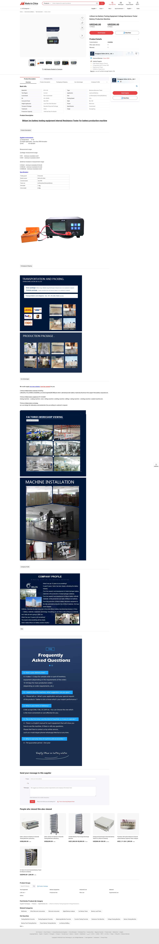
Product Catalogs (43, 886)
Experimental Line (113, 892)
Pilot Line (82, 892)
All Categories (25, 8)
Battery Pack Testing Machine (28, 923)
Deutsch (76, 934)
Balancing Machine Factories (63, 919)
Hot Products (39, 932)
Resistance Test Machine (98, 919)
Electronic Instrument (53, 911)
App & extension (119, 8)
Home (21, 11)
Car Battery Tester (83, 911)
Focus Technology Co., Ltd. (69, 937)
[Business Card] (136, 86)
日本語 (97, 934)
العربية (88, 934)
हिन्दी (102, 934)
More (21, 926)
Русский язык (65, 934)
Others (21, 895)
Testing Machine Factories (28, 919)
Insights (121, 932)
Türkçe (111, 934)
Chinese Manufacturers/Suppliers (59, 932)
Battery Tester (47, 11)
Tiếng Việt (117, 934)
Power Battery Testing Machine (48, 923)
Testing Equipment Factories (45, 919)
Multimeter (24, 911)
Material (111, 889)
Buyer (101, 8)
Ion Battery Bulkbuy (64, 923)
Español (46, 934)
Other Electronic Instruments (37, 911)
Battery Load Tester (96, 911)
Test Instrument (39, 11)
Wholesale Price (81, 932)
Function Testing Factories (81, 919)
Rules (138, 8)
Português (52, 934)
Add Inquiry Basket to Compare (53, 69)
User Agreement (88, 937)
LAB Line (22, 892)
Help (109, 8)
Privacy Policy (104, 937)
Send (32, 801)
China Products (47, 932)
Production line (53, 892)
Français (58, 934)
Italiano (71, 934)
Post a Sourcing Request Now (66, 801)
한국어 (92, 934)
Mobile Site (115, 932)
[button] (104, 82)
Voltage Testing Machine (114, 919)
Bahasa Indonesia (125, 934)
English (40, 934)
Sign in (137, 4)
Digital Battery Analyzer (69, 911)
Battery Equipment (54, 889)
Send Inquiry (101, 33)
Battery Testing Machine (130, 919)
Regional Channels (99, 932)
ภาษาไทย (106, 934)
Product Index (108, 932)
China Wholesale (73, 932)
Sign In (92, 71)
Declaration (96, 937)
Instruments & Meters (29, 11)
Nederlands (82, 934)
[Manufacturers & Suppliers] (29, 3)
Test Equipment (24, 889)
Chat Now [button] (128, 33)
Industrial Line (83, 889)
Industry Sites (90, 932)
